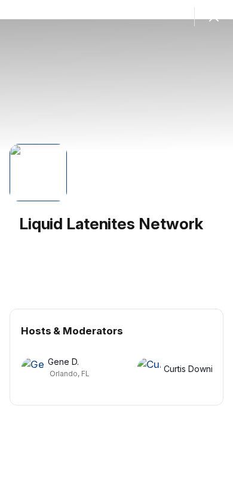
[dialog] (116, 252)
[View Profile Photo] (38, 172)
